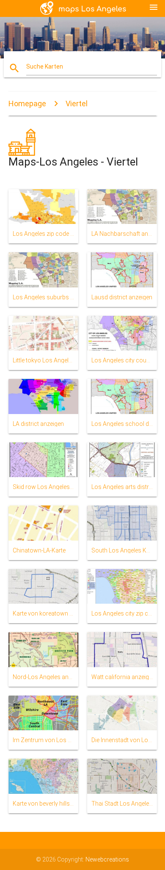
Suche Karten (44, 66)
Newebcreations (107, 859)
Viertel (77, 103)
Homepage (27, 103)
